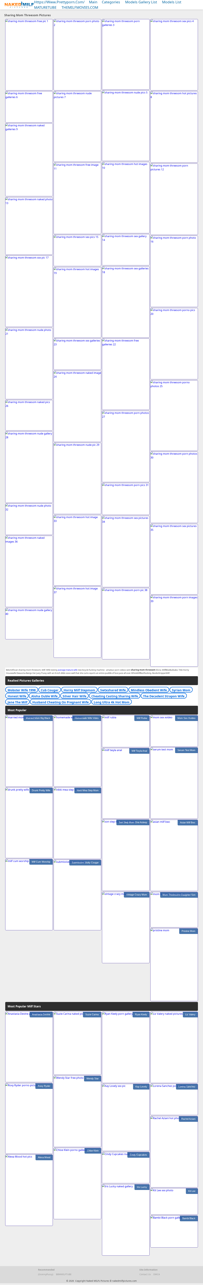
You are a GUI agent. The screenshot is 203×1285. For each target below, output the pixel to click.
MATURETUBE (45, 7)
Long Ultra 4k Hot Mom (111, 702)
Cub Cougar (50, 690)
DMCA (156, 1274)
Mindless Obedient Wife (149, 690)
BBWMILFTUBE (64, 1274)
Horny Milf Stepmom (79, 690)
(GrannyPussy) (45, 1274)
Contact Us (145, 1274)
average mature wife (67, 669)
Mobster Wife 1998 (22, 690)
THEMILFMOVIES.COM (80, 7)
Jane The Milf (17, 702)
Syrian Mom (181, 690)
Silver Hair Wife (74, 696)
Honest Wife (17, 696)
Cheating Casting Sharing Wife (114, 696)
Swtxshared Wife (113, 690)
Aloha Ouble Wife (44, 696)
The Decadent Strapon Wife (163, 696)
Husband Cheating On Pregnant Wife (60, 702)
